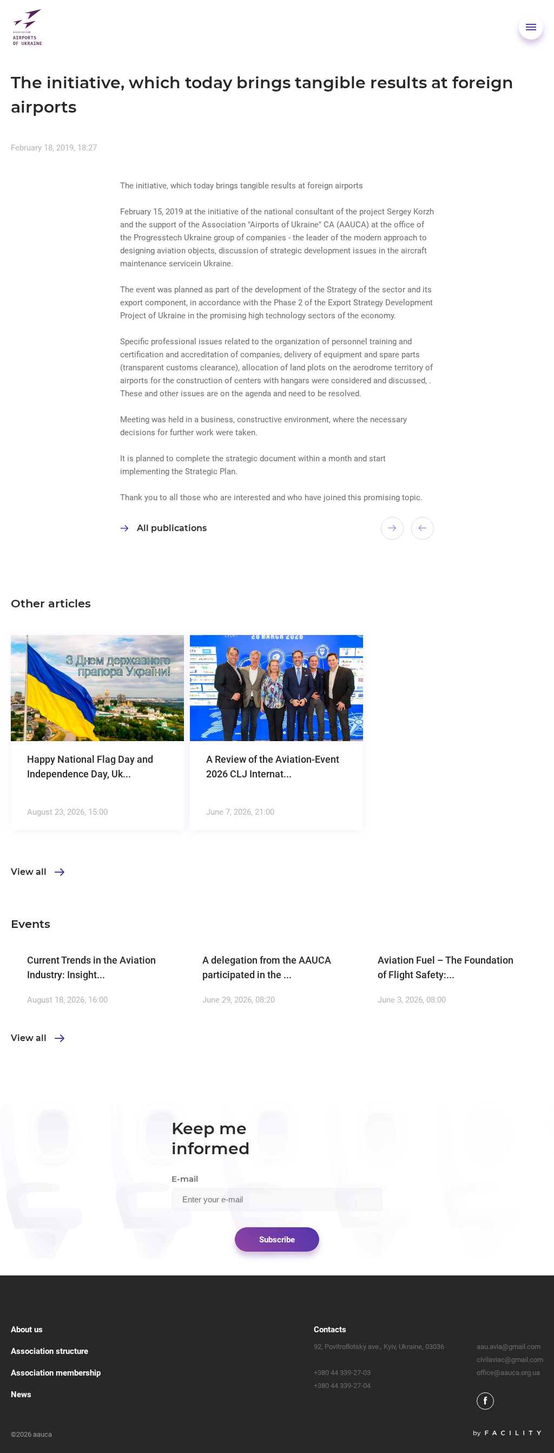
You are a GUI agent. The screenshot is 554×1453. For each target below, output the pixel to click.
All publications (172, 528)
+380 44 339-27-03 (342, 1373)
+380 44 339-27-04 (342, 1386)
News (21, 1394)
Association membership (56, 1373)
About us (27, 1329)
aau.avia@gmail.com (508, 1347)
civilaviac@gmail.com (510, 1360)
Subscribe (277, 1240)
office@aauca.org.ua (508, 1373)
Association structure (49, 1351)
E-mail (185, 1179)
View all (29, 872)
